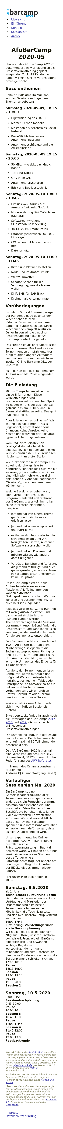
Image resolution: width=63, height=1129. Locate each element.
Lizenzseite (12, 1105)
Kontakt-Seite (36, 1052)
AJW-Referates (41, 760)
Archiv (15, 36)
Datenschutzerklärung (21, 1116)
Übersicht (17, 19)
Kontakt (16, 27)
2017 (51, 719)
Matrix (33, 1068)
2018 (9, 722)
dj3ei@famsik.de (22, 1065)
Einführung (18, 23)
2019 (23, 722)
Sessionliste (19, 32)
